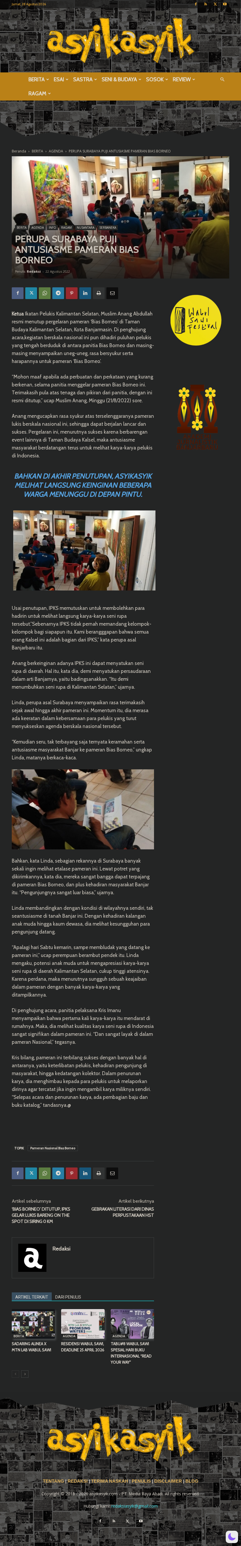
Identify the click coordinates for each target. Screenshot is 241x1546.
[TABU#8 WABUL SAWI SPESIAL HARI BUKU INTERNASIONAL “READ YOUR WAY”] (132, 1324)
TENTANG (54, 1481)
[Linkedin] (85, 293)
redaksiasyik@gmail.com (134, 1506)
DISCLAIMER (168, 1481)
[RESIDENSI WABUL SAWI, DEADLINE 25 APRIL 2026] (82, 1324)
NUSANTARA (85, 227)
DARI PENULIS (68, 1297)
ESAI (59, 79)
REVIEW (182, 79)
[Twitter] (215, 4)
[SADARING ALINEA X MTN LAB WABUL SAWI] (33, 1324)
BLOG (191, 1481)
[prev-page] (15, 1374)
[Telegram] (58, 293)
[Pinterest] (72, 293)
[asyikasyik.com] (120, 40)
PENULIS (142, 1481)
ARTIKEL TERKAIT (31, 1297)
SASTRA (83, 79)
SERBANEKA (107, 227)
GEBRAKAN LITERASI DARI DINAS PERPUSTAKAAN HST (122, 1212)
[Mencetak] (99, 293)
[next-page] (25, 1374)
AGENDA (37, 227)
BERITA (37, 79)
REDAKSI (78, 1481)
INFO (52, 227)
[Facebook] (195, 4)
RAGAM (37, 93)
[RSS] (205, 4)
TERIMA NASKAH (110, 1481)
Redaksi (34, 271)
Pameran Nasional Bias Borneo (52, 1148)
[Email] (112, 293)
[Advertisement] (83, 1125)
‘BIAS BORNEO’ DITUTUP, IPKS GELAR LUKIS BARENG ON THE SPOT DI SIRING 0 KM (41, 1215)
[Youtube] (224, 4)
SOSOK (155, 79)
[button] (222, 79)
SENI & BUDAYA (119, 79)
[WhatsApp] (45, 293)
